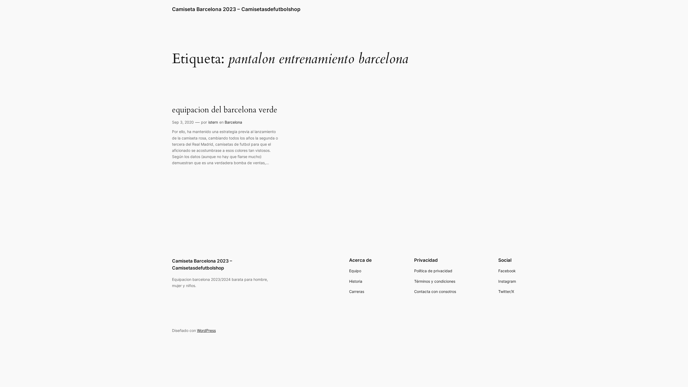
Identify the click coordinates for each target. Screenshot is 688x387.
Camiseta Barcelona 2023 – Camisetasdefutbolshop (236, 9)
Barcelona (233, 122)
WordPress (206, 330)
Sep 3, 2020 (183, 122)
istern (213, 122)
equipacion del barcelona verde (224, 110)
